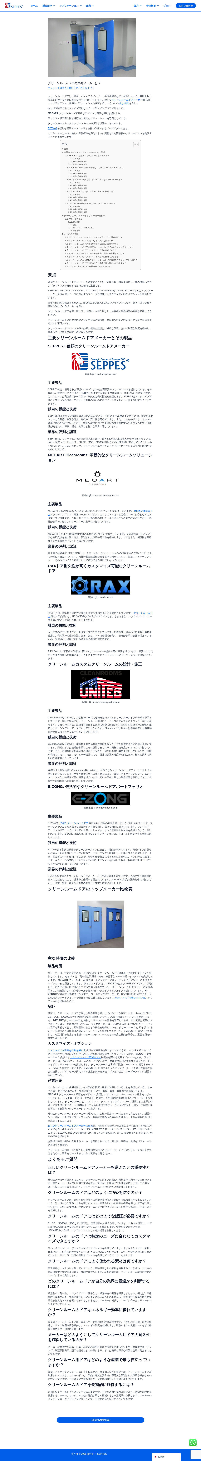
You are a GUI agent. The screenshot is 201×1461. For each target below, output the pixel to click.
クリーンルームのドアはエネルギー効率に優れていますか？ (95, 257)
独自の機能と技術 (80, 161)
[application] (53, 5)
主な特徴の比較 (75, 219)
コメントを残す (56, 88)
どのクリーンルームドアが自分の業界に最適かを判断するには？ (96, 253)
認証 (75, 225)
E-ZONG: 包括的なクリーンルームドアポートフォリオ (92, 203)
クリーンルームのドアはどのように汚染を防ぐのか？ (92, 241)
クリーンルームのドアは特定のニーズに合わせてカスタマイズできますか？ (101, 247)
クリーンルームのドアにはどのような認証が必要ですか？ (94, 244)
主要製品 (76, 159)
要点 (66, 148)
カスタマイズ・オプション (83, 228)
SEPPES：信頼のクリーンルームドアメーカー (89, 156)
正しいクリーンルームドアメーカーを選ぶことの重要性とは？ (95, 237)
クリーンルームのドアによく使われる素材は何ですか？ (93, 250)
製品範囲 (76, 222)
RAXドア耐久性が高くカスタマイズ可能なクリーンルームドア (96, 179)
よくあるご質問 (71, 234)
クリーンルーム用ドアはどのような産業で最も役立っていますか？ (97, 263)
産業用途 (76, 231)
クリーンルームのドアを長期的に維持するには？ (91, 266)
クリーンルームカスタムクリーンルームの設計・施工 (92, 191)
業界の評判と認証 (80, 164)
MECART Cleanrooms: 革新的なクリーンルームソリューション (96, 168)
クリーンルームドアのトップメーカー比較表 (84, 215)
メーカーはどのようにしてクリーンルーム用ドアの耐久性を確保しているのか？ (103, 260)
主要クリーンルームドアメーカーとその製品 (84, 152)
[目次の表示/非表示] (134, 144)
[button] (186, 5)
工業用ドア (72, 88)
